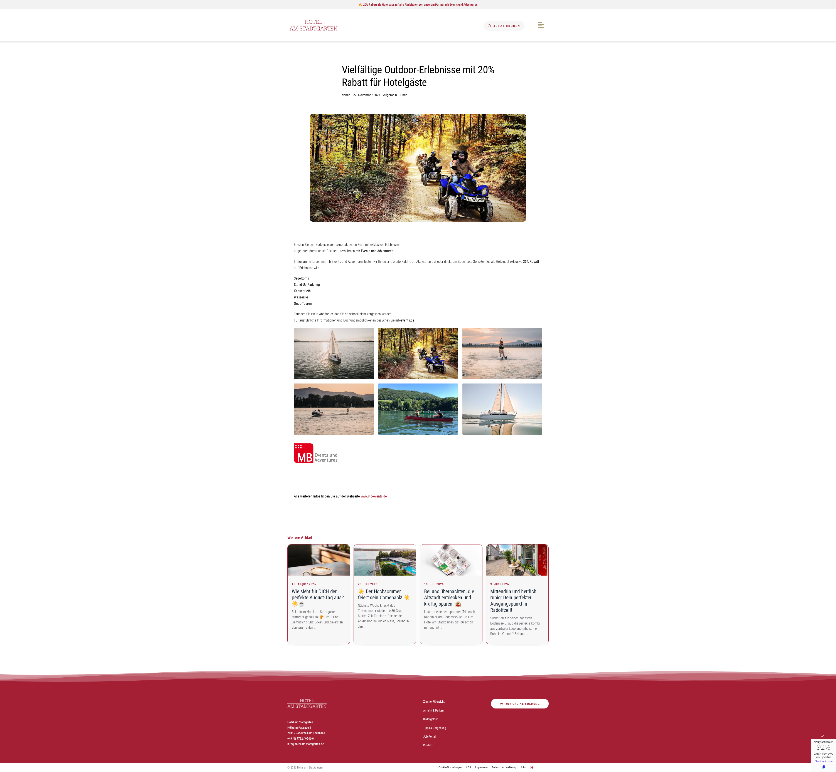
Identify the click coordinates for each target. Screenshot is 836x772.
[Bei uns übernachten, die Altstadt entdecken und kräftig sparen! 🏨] (451, 546)
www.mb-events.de (374, 496)
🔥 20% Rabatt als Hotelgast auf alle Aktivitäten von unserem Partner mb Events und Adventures (418, 4)
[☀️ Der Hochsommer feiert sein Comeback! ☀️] (385, 546)
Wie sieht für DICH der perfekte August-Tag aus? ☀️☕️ (318, 597)
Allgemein (390, 95)
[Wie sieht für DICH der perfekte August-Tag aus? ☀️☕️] (319, 546)
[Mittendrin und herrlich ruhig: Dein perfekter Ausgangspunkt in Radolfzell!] (517, 546)
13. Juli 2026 (434, 584)
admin (346, 95)
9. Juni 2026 (499, 584)
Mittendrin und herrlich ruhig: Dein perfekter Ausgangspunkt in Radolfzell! (513, 600)
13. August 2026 (304, 584)
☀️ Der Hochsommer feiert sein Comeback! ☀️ (384, 594)
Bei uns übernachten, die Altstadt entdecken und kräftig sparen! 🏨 (449, 597)
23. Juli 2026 (368, 584)
